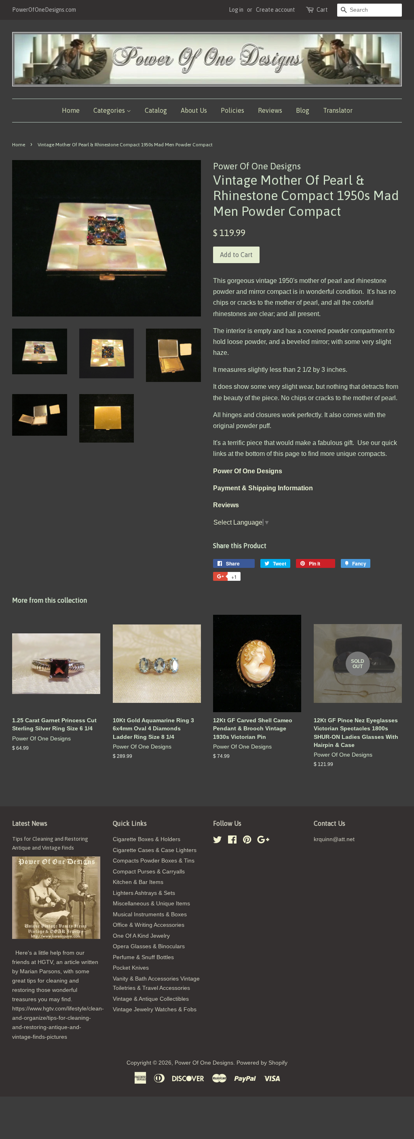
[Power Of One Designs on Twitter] (217, 841)
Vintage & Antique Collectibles (151, 999)
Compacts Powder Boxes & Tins (153, 861)
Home (71, 110)
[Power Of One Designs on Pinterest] (247, 841)
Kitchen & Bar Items (138, 882)
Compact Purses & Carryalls (149, 872)
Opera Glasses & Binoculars (149, 946)
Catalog (156, 110)
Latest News (29, 823)
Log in (236, 9)
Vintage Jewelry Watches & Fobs (154, 1009)
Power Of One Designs (204, 1063)
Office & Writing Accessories (148, 925)
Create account (275, 9)
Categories (110, 110)
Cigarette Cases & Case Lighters (154, 850)
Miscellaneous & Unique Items (151, 904)
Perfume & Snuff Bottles (143, 957)
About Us (194, 110)
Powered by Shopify (262, 1063)
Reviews (270, 110)
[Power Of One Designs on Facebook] (232, 841)
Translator (338, 110)
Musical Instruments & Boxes (150, 914)
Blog (302, 110)
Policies (232, 110)
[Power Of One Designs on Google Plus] (263, 841)
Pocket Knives (131, 968)
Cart (322, 9)
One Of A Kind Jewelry (141, 936)
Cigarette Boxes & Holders (146, 839)
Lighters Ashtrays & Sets (144, 893)
